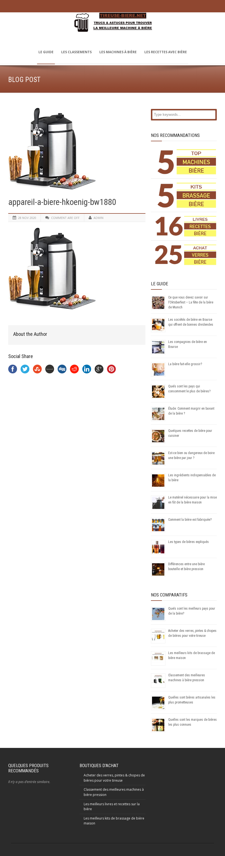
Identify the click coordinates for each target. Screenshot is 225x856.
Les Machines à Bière (118, 52)
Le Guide (46, 52)
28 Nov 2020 (27, 218)
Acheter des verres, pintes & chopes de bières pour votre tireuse (114, 778)
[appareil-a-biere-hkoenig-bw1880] (76, 149)
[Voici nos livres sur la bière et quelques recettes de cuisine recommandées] (186, 226)
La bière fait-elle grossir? (185, 364)
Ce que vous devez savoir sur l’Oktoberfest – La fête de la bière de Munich (190, 302)
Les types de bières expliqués (188, 542)
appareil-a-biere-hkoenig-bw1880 (62, 202)
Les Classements (76, 52)
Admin (98, 218)
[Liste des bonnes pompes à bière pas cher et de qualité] (186, 161)
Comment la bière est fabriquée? (190, 520)
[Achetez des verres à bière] (186, 255)
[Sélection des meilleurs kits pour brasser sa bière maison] (186, 195)
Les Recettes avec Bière (165, 52)
